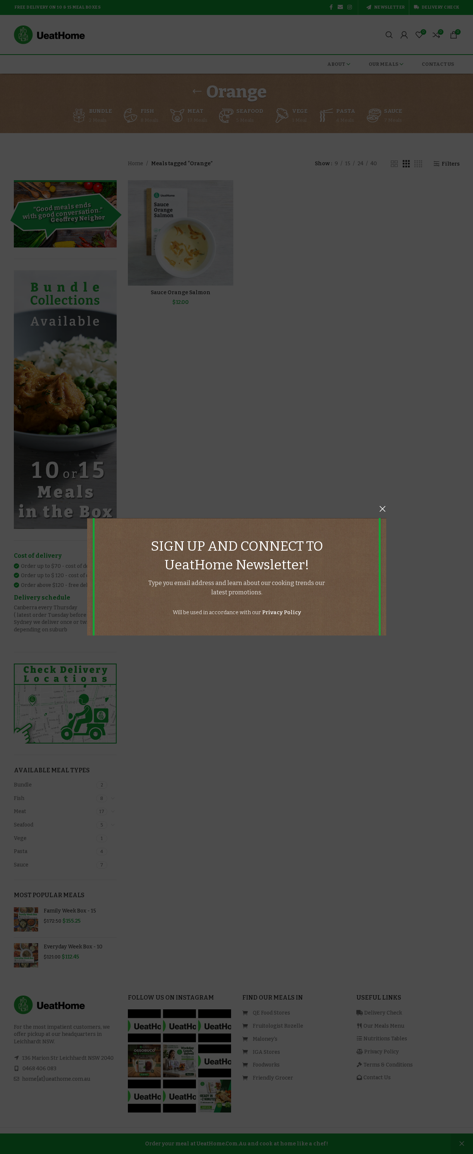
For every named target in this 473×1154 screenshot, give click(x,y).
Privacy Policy (281, 612)
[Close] (382, 508)
